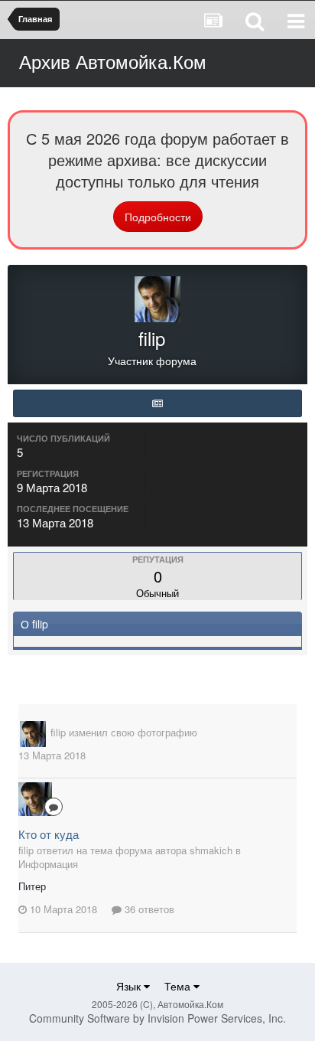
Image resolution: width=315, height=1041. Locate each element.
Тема (178, 986)
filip (58, 732)
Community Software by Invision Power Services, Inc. (157, 1018)
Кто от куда (48, 834)
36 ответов (148, 909)
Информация (48, 864)
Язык (130, 986)
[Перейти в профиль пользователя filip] (33, 734)
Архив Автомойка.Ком (112, 60)
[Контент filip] (157, 403)
